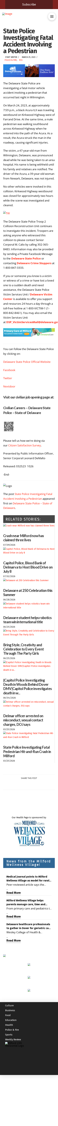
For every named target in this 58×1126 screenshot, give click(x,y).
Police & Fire (11, 60)
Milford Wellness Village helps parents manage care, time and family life (25, 902)
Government (12, 1000)
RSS (21, 60)
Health (9, 1024)
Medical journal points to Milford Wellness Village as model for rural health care (27, 879)
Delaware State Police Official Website (27, 362)
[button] (52, 16)
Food (8, 1015)
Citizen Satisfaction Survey (24, 445)
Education (11, 1020)
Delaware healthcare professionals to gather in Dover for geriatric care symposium (28, 926)
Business (10, 1010)
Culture (9, 1005)
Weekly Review (13, 1039)
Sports (8, 1034)
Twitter (7, 378)
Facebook (9, 370)
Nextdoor (9, 386)
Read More (13, 893)
